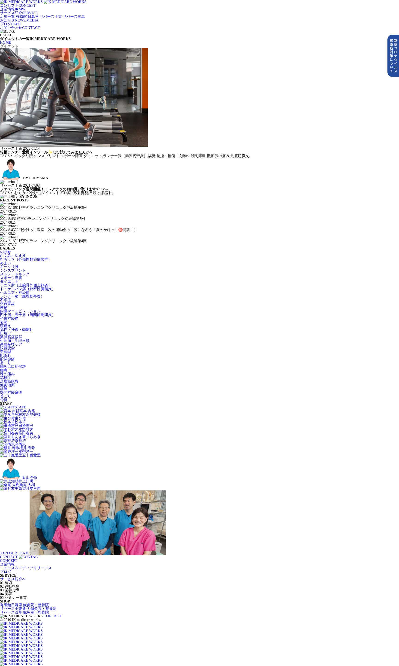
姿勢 (3, 322)
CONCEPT (18, 5)
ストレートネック (15, 274)
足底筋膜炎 (9, 381)
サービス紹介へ (13, 579)
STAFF (20, 407)
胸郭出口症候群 (13, 366)
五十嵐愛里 (31, 455)
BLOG (10, 24)
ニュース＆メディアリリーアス (26, 568)
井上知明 (25, 481)
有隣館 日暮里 (27, 16)
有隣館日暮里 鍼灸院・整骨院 (24, 605)
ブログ (5, 572)
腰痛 (3, 370)
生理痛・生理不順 (15, 341)
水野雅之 (25, 429)
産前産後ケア (11, 344)
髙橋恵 (20, 444)
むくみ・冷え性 (13, 256)
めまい (5, 263)
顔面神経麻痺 (11, 392)
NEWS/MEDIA (19, 20)
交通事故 (7, 304)
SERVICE (19, 13)
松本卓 (20, 422)
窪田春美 (25, 433)
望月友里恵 (31, 488)
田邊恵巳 (25, 426)
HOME (5, 42)
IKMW (12, 9)
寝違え (5, 326)
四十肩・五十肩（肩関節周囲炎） (27, 315)
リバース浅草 (74, 16)
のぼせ (5, 252)
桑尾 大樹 (27, 485)
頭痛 (3, 389)
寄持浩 (20, 440)
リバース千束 (51, 16)
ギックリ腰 (9, 267)
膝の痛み (7, 374)
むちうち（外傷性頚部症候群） (26, 259)
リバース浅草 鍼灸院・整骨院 (24, 612)
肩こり (5, 363)
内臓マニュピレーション (20, 311)
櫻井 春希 (27, 448)
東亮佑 (20, 418)
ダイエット (9, 281)
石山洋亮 (29, 477)
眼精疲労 (7, 348)
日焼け (5, 333)
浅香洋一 (25, 451)
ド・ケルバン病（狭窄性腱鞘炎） (27, 289)
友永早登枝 (31, 415)
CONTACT (20, 28)
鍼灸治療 (7, 385)
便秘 (3, 307)
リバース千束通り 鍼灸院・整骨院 (28, 609)
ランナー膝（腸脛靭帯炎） (22, 296)
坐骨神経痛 (9, 318)
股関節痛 (7, 359)
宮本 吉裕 (27, 411)
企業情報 (7, 564)
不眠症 (5, 300)
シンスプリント (13, 270)
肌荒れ (5, 355)
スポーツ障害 (11, 278)
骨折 (3, 400)
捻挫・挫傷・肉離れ (16, 329)
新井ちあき (31, 437)
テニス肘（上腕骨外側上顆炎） (26, 285)
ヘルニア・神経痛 (15, 293)
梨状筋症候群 (11, 337)
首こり (5, 396)
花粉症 (5, 378)
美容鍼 (5, 352)
